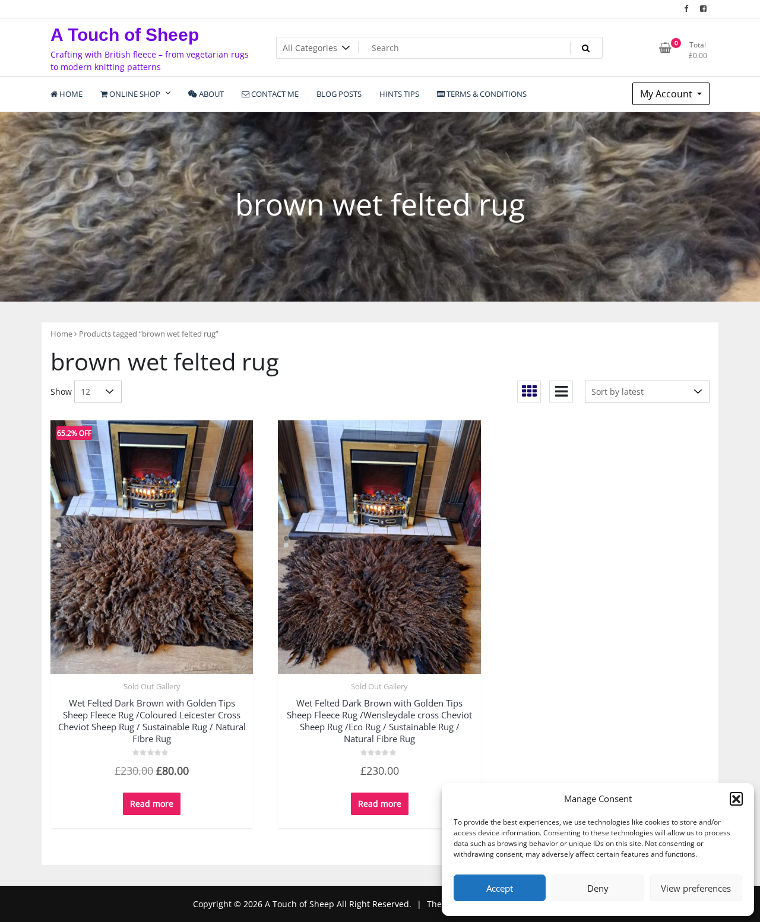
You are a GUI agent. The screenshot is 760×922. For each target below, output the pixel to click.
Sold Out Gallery (152, 686)
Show (61, 391)
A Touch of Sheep (124, 35)
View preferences (696, 888)
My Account (667, 93)
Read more (151, 803)
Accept (499, 888)
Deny (598, 888)
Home (61, 333)
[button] (736, 798)
